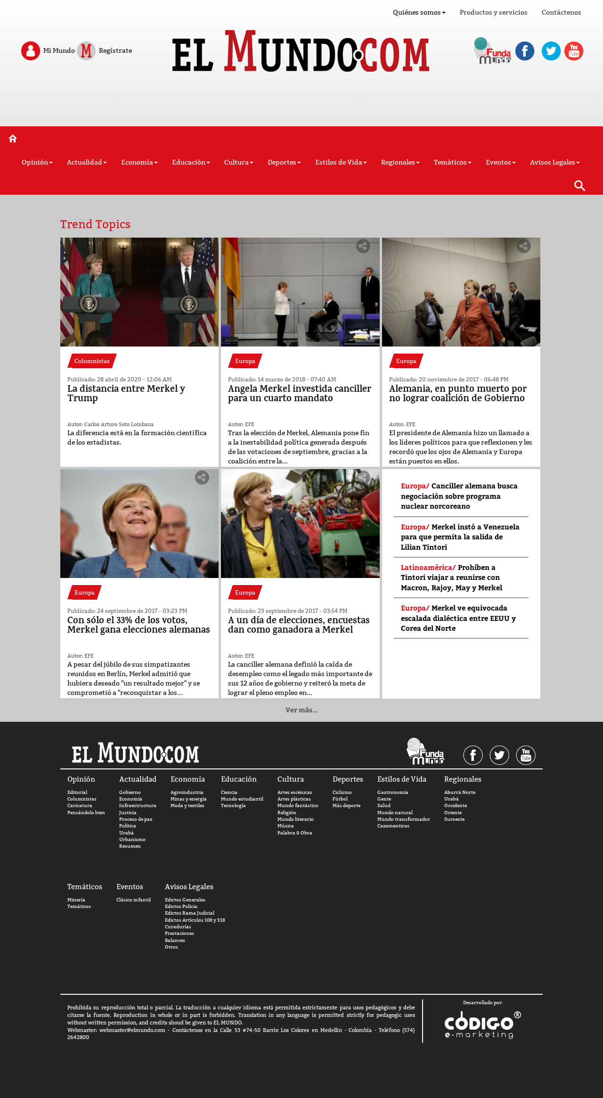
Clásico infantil (133, 900)
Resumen (130, 846)
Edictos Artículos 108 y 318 (195, 920)
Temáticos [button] (450, 162)
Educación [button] (188, 162)
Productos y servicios (494, 12)
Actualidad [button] (84, 162)
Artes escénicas (294, 792)
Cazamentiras (393, 826)
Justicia (128, 812)
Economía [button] (137, 162)
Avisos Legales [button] (552, 162)
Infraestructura (137, 805)
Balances (175, 940)
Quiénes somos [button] (417, 12)
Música (285, 826)
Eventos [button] (498, 162)
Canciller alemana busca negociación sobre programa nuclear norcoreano (459, 496)
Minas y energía (189, 799)
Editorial (77, 792)
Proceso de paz (135, 819)
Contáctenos (561, 12)
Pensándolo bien (86, 812)
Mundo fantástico (297, 805)
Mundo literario (295, 819)
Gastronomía (392, 792)
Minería (76, 900)
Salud (384, 805)
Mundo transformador (403, 819)
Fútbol (340, 799)
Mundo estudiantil (242, 799)
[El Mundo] (301, 48)
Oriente (453, 812)
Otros (171, 947)
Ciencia (229, 792)
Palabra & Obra (294, 833)
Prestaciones (179, 933)
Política (127, 826)
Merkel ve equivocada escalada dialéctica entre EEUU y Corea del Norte (458, 618)
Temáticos (79, 906)
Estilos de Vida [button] (338, 162)
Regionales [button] (398, 162)
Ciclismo (342, 792)
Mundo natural (395, 812)
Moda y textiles (187, 805)
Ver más (301, 709)
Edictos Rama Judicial (189, 913)
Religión (286, 812)
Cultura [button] (236, 162)
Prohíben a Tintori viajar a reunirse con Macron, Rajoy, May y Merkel (451, 577)
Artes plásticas (294, 799)
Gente (384, 799)
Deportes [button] (282, 162)
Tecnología (233, 805)
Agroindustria (187, 792)
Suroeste (454, 819)
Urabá (126, 833)
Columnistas (82, 799)
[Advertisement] (301, 103)
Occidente (455, 805)
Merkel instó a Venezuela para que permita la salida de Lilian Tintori (460, 537)
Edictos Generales (185, 900)
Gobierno (130, 792)
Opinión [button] (35, 162)
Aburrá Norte (459, 792)
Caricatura (79, 805)
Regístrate (115, 50)
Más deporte (346, 805)
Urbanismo (132, 839)
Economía (130, 799)
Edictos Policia (181, 906)
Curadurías (178, 927)
